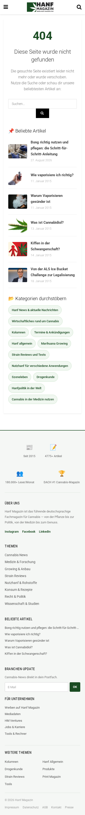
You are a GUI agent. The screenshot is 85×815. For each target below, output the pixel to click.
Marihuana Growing (54, 343)
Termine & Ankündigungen (52, 332)
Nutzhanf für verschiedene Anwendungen (40, 366)
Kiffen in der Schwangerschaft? (26, 653)
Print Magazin (51, 776)
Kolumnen (18, 332)
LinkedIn (45, 531)
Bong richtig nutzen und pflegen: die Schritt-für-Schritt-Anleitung (49, 148)
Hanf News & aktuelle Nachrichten (35, 310)
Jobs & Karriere (15, 727)
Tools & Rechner (15, 733)
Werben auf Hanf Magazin (22, 707)
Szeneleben (20, 377)
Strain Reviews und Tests (29, 354)
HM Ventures (13, 720)
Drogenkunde (46, 377)
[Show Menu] (6, 7)
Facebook (28, 531)
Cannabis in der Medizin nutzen (33, 399)
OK (75, 687)
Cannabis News (16, 555)
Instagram (12, 531)
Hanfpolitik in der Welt (26, 388)
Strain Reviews (15, 576)
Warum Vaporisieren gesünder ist (27, 640)
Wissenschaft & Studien (22, 604)
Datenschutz (31, 807)
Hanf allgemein (22, 343)
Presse (69, 807)
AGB (45, 807)
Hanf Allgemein (52, 761)
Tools (8, 784)
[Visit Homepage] (40, 7)
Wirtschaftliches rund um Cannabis (35, 321)
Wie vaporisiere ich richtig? (52, 175)
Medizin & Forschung (20, 562)
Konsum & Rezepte (18, 590)
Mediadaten (13, 714)
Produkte (48, 769)
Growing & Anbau (17, 569)
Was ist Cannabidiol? (47, 222)
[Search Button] (79, 7)
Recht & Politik (15, 596)
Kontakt (56, 807)
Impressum (12, 807)
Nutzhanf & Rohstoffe (21, 583)
